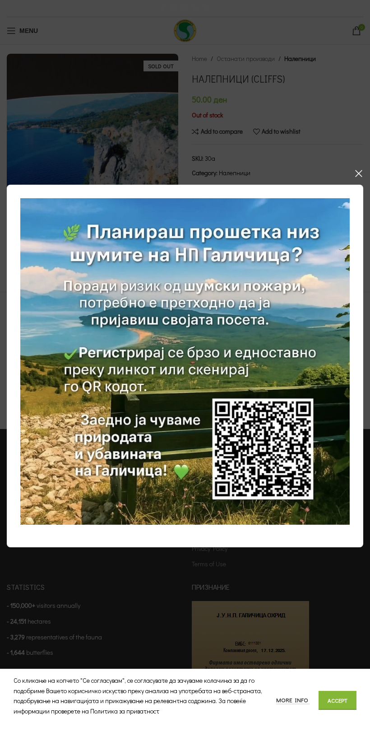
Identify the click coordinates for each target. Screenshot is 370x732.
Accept (337, 700)
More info (293, 700)
